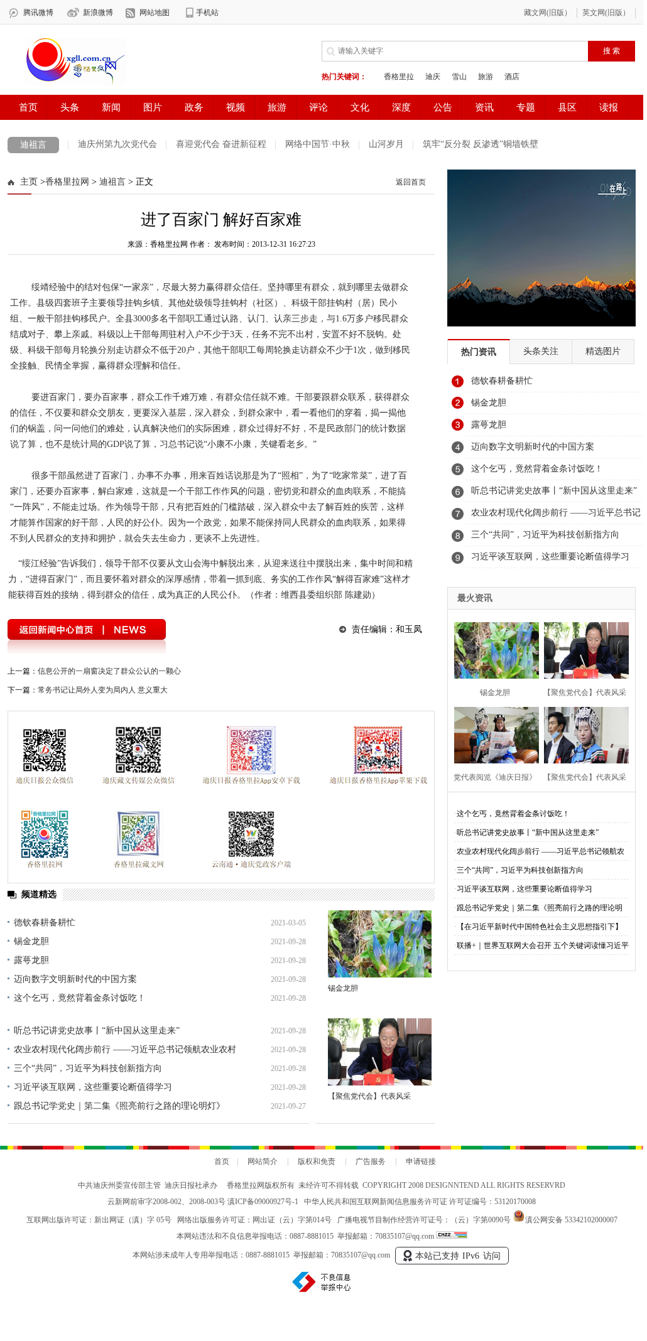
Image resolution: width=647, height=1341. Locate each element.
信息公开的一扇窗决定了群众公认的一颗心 (109, 671)
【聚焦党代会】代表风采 (369, 1096)
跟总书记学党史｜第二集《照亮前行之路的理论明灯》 (119, 1106)
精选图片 (603, 351)
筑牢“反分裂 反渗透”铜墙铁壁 (480, 144)
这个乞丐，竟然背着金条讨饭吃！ (80, 998)
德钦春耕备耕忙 (44, 922)
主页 (29, 181)
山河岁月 (386, 144)
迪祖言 (33, 144)
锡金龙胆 (31, 941)
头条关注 (540, 351)
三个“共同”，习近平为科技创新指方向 (88, 1068)
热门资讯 (478, 352)
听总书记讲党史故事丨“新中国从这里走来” (97, 1030)
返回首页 (411, 182)
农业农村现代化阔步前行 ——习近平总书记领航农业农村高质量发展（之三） (556, 516)
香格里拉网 (67, 181)
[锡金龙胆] (380, 943)
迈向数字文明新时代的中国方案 (75, 979)
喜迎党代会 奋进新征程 (221, 144)
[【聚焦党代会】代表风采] (380, 1051)
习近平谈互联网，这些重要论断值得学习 (93, 1087)
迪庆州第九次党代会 (117, 144)
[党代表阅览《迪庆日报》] (493, 733)
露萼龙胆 (31, 960)
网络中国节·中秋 (317, 144)
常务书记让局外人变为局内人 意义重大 (103, 690)
